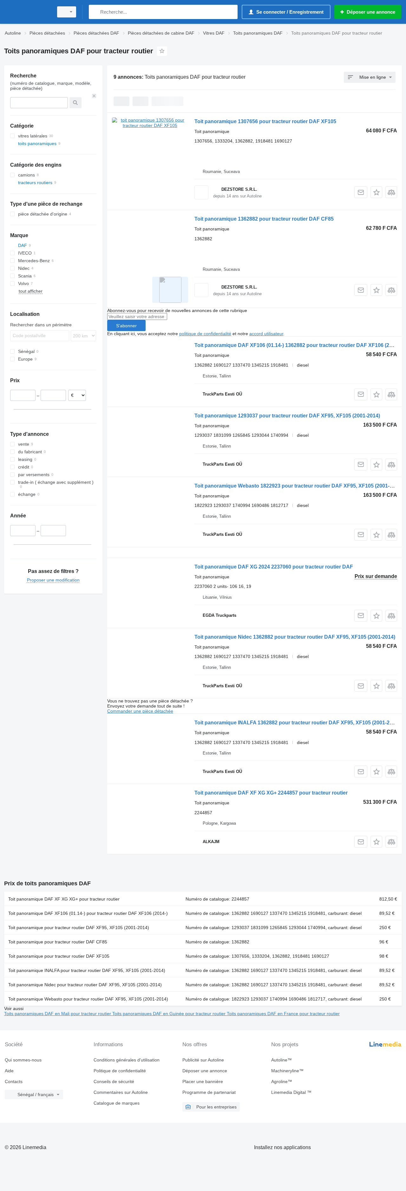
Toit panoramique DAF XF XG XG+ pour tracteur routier (64, 899)
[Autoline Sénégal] (27, 12)
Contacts (14, 1081)
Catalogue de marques (117, 1103)
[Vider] (94, 96)
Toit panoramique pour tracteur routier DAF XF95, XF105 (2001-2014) (78, 927)
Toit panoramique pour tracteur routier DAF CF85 (57, 941)
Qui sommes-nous (23, 1059)
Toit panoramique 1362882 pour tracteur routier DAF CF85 (264, 219)
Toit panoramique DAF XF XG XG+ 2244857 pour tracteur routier (271, 792)
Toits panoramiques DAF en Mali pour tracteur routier (58, 1013)
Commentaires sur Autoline (121, 1092)
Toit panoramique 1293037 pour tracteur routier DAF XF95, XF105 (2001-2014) (287, 415)
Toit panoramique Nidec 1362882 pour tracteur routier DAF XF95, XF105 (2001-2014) (294, 637)
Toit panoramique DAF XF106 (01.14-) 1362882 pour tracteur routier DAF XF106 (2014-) (297, 345)
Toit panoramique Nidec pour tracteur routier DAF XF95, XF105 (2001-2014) (85, 984)
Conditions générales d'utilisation (127, 1059)
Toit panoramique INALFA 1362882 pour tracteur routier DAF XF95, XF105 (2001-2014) (297, 722)
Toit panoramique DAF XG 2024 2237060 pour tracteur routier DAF (273, 566)
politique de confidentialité (205, 333)
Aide (9, 1070)
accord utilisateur (266, 333)
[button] (376, 192)
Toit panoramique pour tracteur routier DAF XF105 (58, 956)
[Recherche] (95, 12)
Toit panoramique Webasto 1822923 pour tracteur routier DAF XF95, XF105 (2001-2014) (298, 486)
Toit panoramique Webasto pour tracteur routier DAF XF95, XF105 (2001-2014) (88, 998)
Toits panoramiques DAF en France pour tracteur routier (283, 1013)
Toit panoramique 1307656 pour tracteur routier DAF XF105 (265, 121)
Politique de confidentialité (120, 1070)
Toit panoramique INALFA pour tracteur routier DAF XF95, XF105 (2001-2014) (86, 970)
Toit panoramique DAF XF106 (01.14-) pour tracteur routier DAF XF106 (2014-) (88, 913)
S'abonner (126, 325)
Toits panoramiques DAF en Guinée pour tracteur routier (169, 1013)
